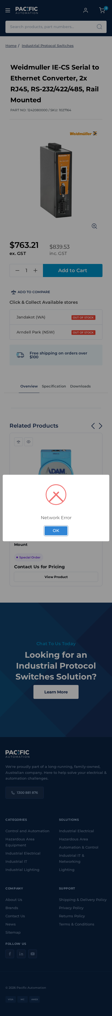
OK (56, 530)
